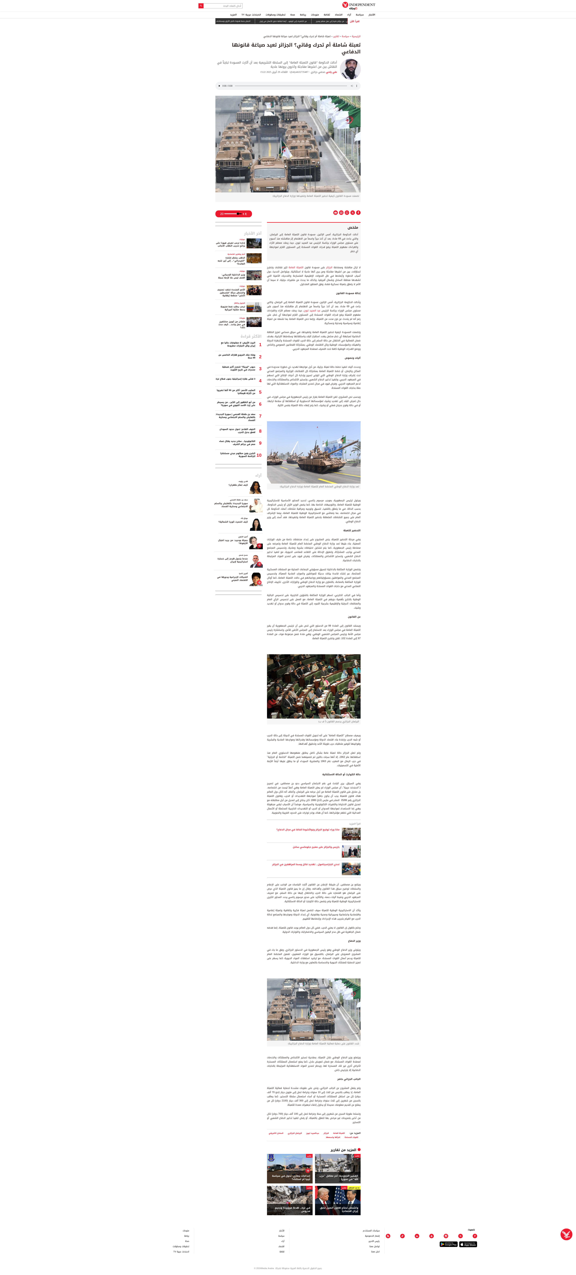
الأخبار (372, 15)
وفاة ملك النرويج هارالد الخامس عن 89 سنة (236, 356)
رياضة (303, 15)
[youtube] (431, 1236)
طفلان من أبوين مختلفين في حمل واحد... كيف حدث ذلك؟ (231, 325)
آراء (349, 15)
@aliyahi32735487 (299, 72)
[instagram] (446, 1236)
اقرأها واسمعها (333, 1137)
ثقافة (327, 15)
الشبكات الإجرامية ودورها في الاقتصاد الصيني (232, 578)
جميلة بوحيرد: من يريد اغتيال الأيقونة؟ (233, 541)
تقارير (336, 36)
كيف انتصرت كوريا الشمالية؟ (233, 522)
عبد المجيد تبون (312, 310)
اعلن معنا (375, 1251)
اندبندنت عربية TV (251, 15)
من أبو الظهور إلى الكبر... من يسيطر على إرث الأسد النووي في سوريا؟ (236, 403)
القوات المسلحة (351, 1137)
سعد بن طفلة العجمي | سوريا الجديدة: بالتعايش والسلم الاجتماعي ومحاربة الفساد (235, 417)
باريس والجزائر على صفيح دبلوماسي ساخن (316, 847)
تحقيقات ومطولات (275, 15)
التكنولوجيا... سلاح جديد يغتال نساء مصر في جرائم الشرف (237, 442)
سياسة (360, 15)
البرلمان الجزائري (295, 1133)
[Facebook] (475, 1236)
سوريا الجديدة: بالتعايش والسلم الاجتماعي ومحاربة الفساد (231, 504)
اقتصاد (338, 15)
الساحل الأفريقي (276, 1133)
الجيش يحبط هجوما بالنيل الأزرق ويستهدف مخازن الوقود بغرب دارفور (270, 21)
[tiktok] (402, 1236)
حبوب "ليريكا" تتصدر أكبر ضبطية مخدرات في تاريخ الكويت (238, 368)
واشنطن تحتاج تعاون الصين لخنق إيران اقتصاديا (339, 1209)
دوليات (242, 239)
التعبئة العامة (296, 267)
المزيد (233, 15)
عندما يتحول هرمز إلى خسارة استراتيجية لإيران (233, 560)
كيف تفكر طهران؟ (238, 485)
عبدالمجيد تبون (312, 1133)
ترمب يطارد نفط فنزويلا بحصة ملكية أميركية (232, 308)
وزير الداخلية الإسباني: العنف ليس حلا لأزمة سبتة (231, 276)
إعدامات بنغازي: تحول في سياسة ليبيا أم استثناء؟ (291, 1177)
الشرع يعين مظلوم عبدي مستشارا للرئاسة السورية (237, 454)
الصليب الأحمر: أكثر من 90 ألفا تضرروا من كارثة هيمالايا (236, 391)
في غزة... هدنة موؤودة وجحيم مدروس (292, 1209)
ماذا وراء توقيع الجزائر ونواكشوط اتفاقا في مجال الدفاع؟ (307, 830)
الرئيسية (356, 36)
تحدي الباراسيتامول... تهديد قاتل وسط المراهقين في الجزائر (305, 864)
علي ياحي (331, 72)
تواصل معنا (374, 1246)
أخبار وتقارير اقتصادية (236, 254)
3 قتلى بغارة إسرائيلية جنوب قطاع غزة (235, 379)
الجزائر (330, 267)
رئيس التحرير (374, 1241)
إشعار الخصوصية (372, 1236)
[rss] (388, 1236)
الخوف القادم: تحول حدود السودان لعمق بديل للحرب (237, 430)
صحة (292, 15)
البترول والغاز (239, 303)
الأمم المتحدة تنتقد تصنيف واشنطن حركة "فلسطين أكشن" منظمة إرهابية (231, 293)
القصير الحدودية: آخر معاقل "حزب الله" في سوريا (338, 1177)
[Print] (335, 212)
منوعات (315, 15)
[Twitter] (460, 1236)
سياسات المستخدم (371, 1230)
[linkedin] (417, 1236)
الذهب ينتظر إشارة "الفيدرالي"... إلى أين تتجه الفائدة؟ (231, 261)
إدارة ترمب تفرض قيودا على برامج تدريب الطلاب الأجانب (230, 244)
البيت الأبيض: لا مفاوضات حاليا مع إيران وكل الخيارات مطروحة (238, 344)
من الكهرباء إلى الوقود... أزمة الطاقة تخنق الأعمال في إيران (330, 21)
